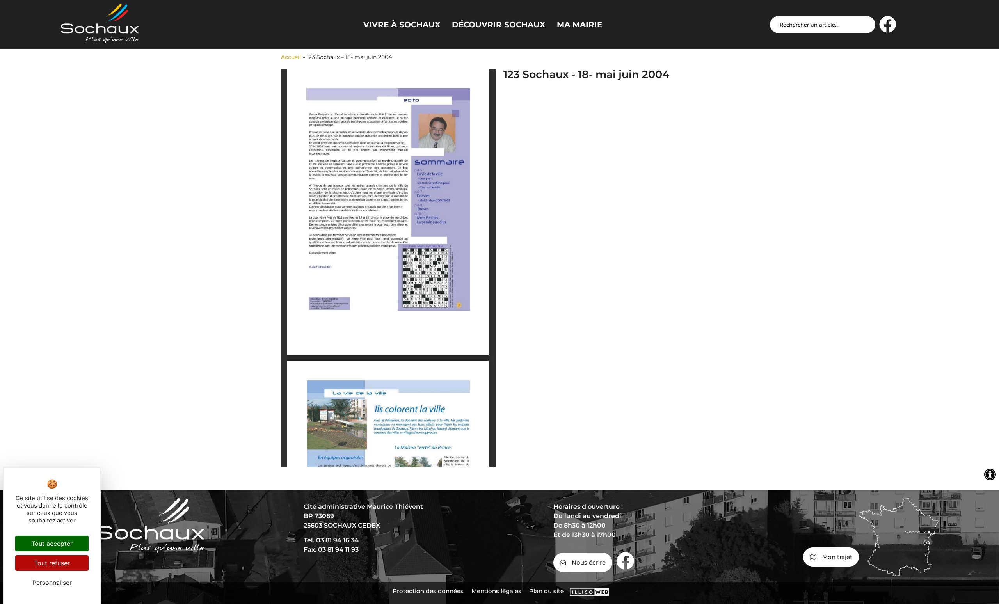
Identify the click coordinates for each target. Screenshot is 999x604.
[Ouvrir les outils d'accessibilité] (990, 474)
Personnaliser (52, 582)
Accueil (291, 57)
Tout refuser (52, 563)
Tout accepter (52, 543)
